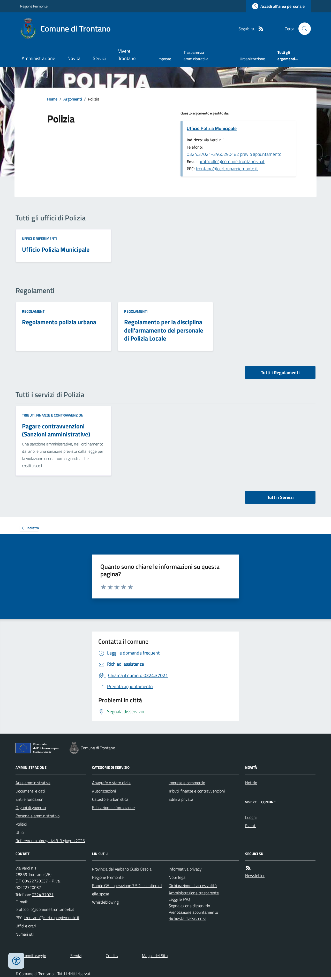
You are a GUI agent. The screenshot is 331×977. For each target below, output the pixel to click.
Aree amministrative (33, 783)
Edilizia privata (181, 799)
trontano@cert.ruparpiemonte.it (227, 168)
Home (52, 99)
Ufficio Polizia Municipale (212, 128)
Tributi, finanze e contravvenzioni (53, 415)
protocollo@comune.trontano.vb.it (232, 161)
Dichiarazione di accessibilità (193, 885)
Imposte (164, 59)
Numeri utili (25, 934)
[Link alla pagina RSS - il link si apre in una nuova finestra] (261, 29)
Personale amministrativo (37, 816)
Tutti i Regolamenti (280, 372)
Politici (21, 824)
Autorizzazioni (104, 791)
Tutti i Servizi (280, 497)
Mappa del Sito (155, 955)
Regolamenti (34, 311)
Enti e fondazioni (30, 799)
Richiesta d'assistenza (187, 918)
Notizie (251, 783)
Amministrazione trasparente (194, 893)
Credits (112, 955)
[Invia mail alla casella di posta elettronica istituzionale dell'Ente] (45, 909)
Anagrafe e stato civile (111, 783)
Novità (73, 58)
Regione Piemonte (34, 6)
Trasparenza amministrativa (196, 55)
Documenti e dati (30, 791)
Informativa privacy (185, 869)
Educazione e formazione (113, 807)
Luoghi (251, 817)
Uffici (20, 832)
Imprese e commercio (187, 783)
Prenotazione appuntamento (193, 912)
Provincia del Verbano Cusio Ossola (122, 869)
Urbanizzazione (252, 59)
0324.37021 (43, 894)
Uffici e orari (26, 926)
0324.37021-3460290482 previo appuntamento (234, 154)
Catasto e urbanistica (110, 799)
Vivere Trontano (127, 55)
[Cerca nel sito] (302, 28)
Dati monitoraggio (31, 955)
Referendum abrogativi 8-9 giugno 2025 (50, 840)
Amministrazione (38, 58)
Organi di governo (31, 807)
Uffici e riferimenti (39, 238)
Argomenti (72, 99)
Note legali (178, 877)
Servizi (99, 58)
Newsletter (255, 875)
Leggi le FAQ (179, 899)
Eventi (250, 825)
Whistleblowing (105, 902)
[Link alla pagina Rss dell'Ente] (248, 868)
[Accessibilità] (16, 961)
